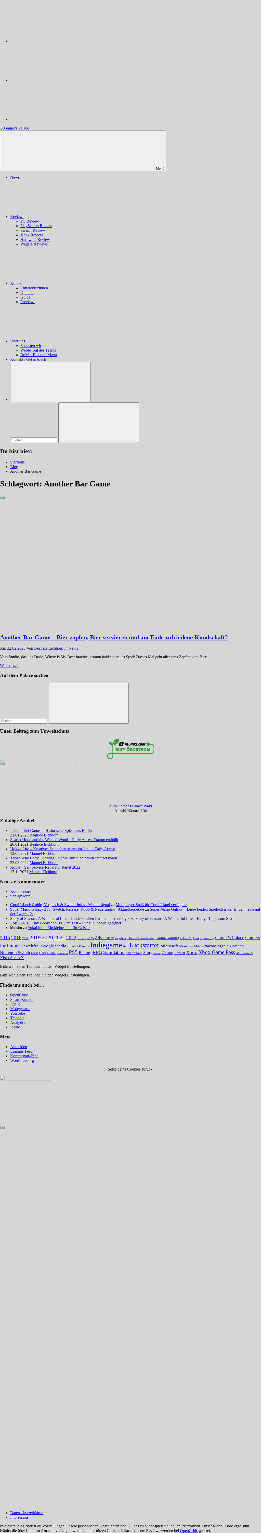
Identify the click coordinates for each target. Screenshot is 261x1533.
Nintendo (236, 946)
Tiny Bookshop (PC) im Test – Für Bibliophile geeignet (76, 923)
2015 (5, 937)
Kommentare (20, 891)
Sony (147, 952)
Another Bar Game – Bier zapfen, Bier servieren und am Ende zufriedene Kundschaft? (114, 637)
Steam (157, 953)
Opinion (27, 292)
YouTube (17, 1013)
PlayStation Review (36, 226)
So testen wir (30, 345)
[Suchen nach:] (34, 440)
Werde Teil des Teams (38, 350)
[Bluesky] (48, 41)
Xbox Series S (244, 953)
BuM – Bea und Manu (38, 355)
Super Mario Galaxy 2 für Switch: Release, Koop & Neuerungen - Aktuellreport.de (77, 909)
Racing (85, 952)
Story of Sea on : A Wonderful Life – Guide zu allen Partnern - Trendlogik (69, 918)
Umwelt (179, 953)
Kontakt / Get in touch (28, 359)
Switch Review (32, 230)
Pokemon (62, 953)
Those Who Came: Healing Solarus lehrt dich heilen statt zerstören (63, 858)
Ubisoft (167, 952)
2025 (90, 938)
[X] (48, 80)
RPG (97, 952)
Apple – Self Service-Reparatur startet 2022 (45, 867)
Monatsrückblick (191, 946)
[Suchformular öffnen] (50, 382)
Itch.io (15, 1004)
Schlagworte (20, 896)
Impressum (19, 1517)
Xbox (191, 952)
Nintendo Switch (15, 952)
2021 (59, 937)
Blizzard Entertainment (140, 938)
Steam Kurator (22, 999)
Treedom (17, 1018)
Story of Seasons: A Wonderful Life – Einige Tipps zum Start (184, 918)
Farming (208, 938)
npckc (34, 953)
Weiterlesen (9, 665)
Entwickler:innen (34, 288)
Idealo (15, 1027)
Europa (197, 938)
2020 (47, 937)
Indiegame (106, 945)
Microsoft (169, 946)
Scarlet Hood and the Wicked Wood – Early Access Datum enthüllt (64, 840)
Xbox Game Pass (216, 952)
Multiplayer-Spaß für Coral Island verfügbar (151, 905)
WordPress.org (22, 1060)
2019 (35, 937)
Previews (27, 302)
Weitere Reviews (34, 244)
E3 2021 (186, 938)
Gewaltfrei (30, 946)
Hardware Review (35, 239)
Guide (25, 297)
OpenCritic (19, 995)
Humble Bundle (78, 946)
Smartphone (134, 953)
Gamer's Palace (229, 937)
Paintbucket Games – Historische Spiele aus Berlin (51, 830)
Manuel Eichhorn (44, 853)
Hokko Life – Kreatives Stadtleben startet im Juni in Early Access (62, 849)
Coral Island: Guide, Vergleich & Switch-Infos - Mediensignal (60, 905)
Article (15, 283)
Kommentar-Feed (24, 1056)
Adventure (104, 937)
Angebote (120, 938)
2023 (81, 938)
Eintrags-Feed (21, 1051)
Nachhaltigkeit (216, 946)
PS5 (73, 952)
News (15, 177)
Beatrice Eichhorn (48, 648)
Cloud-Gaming (167, 938)
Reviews (17, 216)
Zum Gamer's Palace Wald (130, 806)
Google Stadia (53, 946)
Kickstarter (144, 945)
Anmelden (18, 1047)
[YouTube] (48, 119)
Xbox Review (31, 235)
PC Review (29, 221)
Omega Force (47, 953)
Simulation (114, 952)
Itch (125, 946)
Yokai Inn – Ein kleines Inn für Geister (59, 927)
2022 (71, 937)
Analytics (17, 1022)
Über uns (17, 341)
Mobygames (20, 1009)
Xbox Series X (12, 958)
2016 (16, 937)
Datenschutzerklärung (27, 1513)
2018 (25, 938)
